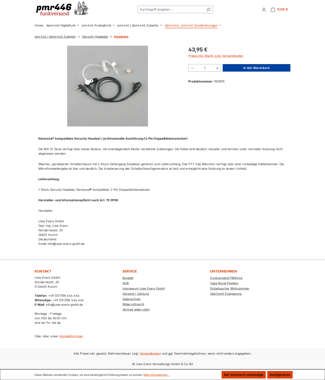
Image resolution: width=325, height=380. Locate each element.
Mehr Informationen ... (157, 374)
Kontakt (127, 278)
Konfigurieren (280, 375)
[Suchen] (208, 9)
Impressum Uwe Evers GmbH (143, 288)
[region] (108, 86)
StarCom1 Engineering (225, 294)
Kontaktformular (71, 336)
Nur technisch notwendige (243, 375)
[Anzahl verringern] (192, 68)
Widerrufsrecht (133, 304)
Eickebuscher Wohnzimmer (229, 288)
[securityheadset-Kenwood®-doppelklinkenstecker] (107, 86)
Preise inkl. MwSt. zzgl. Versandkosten (215, 56)
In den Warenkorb (256, 68)
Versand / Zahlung (135, 294)
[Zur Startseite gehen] (63, 9)
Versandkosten (150, 353)
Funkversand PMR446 (226, 278)
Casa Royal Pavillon (224, 283)
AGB (125, 283)
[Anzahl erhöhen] (217, 68)
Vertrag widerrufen (136, 309)
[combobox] (171, 9)
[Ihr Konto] (263, 9)
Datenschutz (131, 299)
